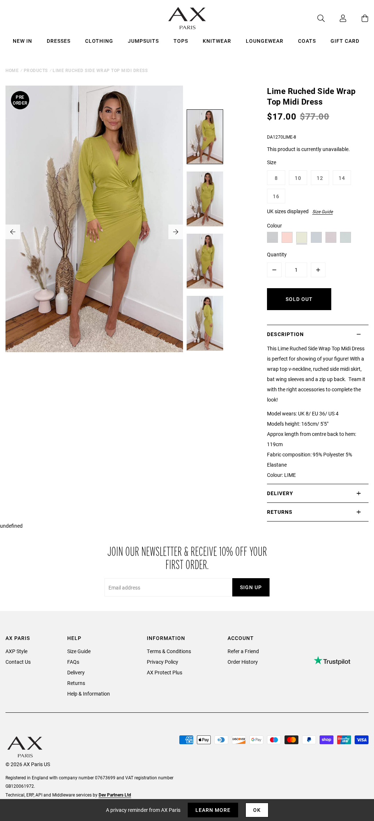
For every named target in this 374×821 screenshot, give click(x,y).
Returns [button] (280, 511)
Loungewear (264, 40)
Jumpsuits (143, 40)
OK (257, 809)
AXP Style (16, 651)
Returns (76, 682)
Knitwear (217, 40)
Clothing (99, 40)
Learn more (212, 809)
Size (271, 162)
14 (342, 177)
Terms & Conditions (169, 651)
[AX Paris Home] (187, 18)
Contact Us (18, 661)
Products (36, 70)
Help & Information (88, 693)
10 (298, 177)
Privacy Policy (162, 661)
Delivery (76, 672)
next (175, 232)
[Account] (336, 18)
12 (320, 177)
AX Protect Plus (164, 672)
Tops (180, 40)
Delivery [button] (280, 493)
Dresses (58, 40)
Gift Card (345, 40)
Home (12, 70)
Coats (307, 40)
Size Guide (322, 211)
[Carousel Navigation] (94, 232)
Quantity (277, 254)
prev (12, 232)
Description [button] (285, 334)
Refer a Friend (243, 651)
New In (22, 40)
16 (276, 196)
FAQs (73, 661)
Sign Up (251, 587)
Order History (243, 661)
